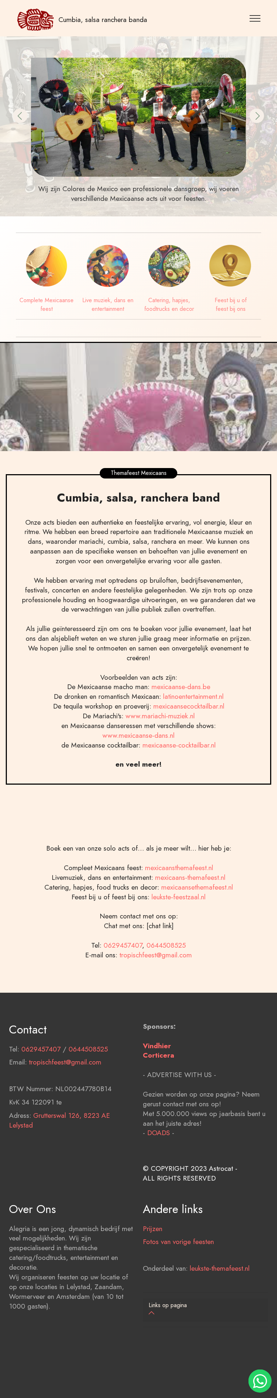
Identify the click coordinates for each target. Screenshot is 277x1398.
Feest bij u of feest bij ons (231, 304)
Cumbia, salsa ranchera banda (102, 20)
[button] (20, 116)
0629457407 (123, 945)
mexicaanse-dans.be (180, 687)
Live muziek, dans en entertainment (107, 304)
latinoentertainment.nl (193, 696)
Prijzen (152, 1228)
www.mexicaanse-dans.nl (138, 735)
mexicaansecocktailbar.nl (188, 706)
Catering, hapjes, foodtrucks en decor (169, 304)
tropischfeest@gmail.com (155, 955)
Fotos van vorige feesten (178, 1241)
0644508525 (166, 945)
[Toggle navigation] (255, 18)
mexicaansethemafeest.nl (197, 887)
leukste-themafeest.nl (220, 1268)
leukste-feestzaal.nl (178, 897)
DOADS (158, 1133)
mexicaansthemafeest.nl (179, 868)
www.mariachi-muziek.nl (160, 716)
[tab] (205, 1309)
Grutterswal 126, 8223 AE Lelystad (59, 1120)
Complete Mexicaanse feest (46, 304)
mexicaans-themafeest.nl (189, 877)
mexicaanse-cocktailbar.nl (179, 745)
